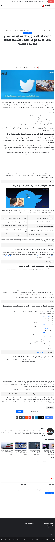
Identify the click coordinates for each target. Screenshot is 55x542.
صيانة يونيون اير (50, 525)
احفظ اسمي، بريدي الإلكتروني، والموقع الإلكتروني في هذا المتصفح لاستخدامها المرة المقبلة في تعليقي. (34, 489)
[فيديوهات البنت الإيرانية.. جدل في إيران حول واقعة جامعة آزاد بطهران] (7, 445)
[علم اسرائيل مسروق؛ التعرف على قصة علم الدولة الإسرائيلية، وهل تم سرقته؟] (20, 445)
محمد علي (35, 67)
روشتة (52, 529)
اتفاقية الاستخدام (12, 539)
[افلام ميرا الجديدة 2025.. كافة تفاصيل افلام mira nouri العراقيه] (34, 445)
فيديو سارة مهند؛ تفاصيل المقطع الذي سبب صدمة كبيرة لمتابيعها (49, 451)
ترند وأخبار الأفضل (43, 30)
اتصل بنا (17, 539)
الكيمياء (51, 531)
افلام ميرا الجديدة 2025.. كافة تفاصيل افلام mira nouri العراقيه (35, 451)
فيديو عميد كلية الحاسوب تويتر (45, 332)
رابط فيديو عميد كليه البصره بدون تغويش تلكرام (28, 255)
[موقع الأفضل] (46, 5)
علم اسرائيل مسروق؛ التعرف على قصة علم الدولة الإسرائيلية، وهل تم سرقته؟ (20, 451)
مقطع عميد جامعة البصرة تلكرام (45, 324)
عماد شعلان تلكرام (48, 328)
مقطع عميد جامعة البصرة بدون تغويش (44, 316)
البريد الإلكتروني (50, 484)
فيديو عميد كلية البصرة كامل (9, 255)
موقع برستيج (50, 527)
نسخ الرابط (19, 411)
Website (52, 255)
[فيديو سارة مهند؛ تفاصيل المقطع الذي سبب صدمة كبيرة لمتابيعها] (48, 445)
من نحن (21, 539)
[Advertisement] (27, 18)
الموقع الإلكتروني (23, 484)
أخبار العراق (49, 407)
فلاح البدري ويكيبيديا (41, 352)
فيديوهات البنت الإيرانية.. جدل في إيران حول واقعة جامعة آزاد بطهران (7, 451)
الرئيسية (49, 30)
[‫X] (41, 435)
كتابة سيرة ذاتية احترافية (48, 523)
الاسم (52, 478)
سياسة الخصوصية (4, 539)
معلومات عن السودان (41, 394)
